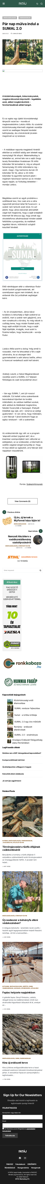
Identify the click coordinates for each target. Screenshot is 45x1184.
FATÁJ (22, 3)
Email (4, 1121)
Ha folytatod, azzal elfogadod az (18, 1130)
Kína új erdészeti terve (15, 1062)
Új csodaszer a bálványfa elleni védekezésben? (20, 922)
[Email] (25, 1158)
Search (40, 570)
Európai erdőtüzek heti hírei (13, 760)
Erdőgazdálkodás (10, 17)
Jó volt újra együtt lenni (11, 781)
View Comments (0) (22, 501)
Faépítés (25, 986)
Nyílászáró (35, 988)
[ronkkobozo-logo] (22, 663)
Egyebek (5, 840)
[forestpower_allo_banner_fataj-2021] (12, 614)
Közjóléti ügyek (18, 842)
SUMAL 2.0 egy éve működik (27, 721)
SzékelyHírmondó (35, 484)
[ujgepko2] (20, 681)
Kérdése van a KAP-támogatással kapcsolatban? (21, 753)
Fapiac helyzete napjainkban (18, 992)
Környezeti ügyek (24, 546)
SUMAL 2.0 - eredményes (26, 735)
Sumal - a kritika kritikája (25, 715)
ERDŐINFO (32, 1164)
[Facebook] (20, 1158)
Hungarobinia (23, 1168)
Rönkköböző (10, 1168)
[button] (3, 3)
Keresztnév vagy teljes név (11, 1113)
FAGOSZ (9, 1164)
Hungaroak (35, 1168)
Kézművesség (25, 988)
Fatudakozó (20, 1164)
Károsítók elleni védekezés (13, 774)
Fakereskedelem (25, 17)
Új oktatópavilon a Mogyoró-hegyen (16, 767)
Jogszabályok (7, 842)
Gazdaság (17, 988)
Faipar (31, 986)
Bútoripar (5, 986)
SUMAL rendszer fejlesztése (27, 708)
